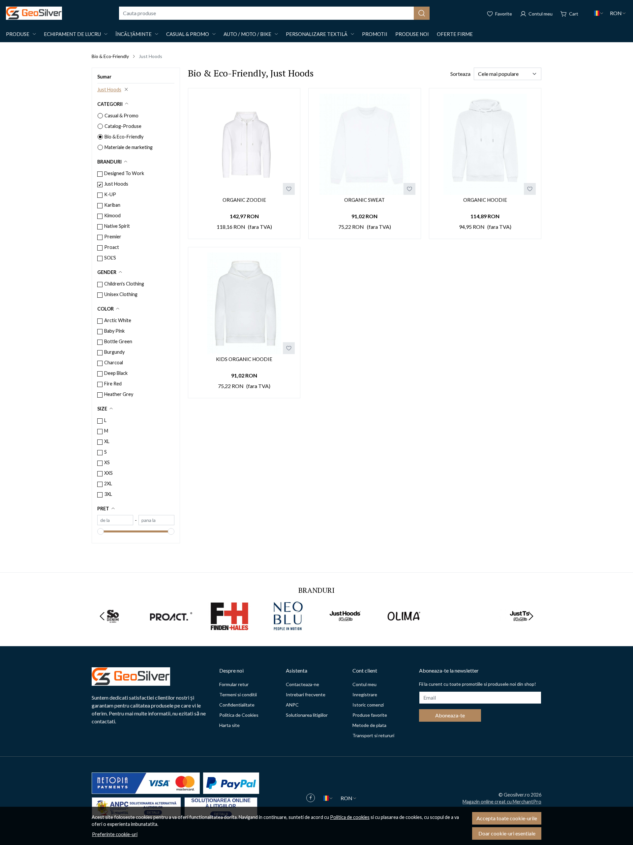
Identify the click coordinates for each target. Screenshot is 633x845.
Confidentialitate (237, 705)
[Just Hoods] (345, 628)
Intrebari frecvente (305, 694)
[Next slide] (531, 616)
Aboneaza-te (450, 715)
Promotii (374, 34)
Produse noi (412, 34)
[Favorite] (499, 13)
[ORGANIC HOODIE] (485, 144)
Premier (112, 236)
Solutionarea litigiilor (307, 715)
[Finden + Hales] (229, 628)
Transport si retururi (373, 735)
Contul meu (364, 684)
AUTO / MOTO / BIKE (247, 34)
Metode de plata (369, 725)
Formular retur (234, 684)
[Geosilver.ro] (34, 13)
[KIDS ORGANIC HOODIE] (244, 303)
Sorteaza (460, 74)
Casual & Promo (187, 34)
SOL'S (110, 257)
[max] (156, 520)
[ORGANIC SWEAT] (364, 144)
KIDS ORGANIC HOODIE (244, 359)
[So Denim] (113, 628)
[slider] (100, 531)
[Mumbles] (462, 628)
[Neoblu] (287, 628)
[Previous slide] (102, 616)
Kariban (112, 205)
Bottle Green (118, 341)
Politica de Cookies (238, 715)
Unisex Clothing (120, 294)
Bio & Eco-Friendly (110, 56)
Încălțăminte (133, 34)
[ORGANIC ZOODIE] (244, 144)
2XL (108, 483)
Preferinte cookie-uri (114, 834)
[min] (115, 520)
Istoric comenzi (368, 705)
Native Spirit (117, 226)
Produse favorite (369, 715)
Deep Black (116, 373)
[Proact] (171, 628)
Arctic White (117, 320)
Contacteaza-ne (302, 684)
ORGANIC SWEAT (364, 200)
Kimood (112, 215)
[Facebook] (312, 798)
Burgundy (114, 352)
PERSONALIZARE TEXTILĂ (316, 34)
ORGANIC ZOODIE (244, 200)
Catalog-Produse (123, 126)
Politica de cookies (350, 817)
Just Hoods (109, 89)
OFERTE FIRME (455, 34)
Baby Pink (114, 331)
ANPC (292, 705)
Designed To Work (124, 173)
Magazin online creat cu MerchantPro (502, 801)
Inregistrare (364, 694)
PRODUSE (17, 34)
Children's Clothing (124, 284)
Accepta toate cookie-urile (506, 818)
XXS (108, 473)
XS (107, 462)
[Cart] (569, 13)
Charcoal (113, 362)
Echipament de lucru (72, 34)
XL (106, 441)
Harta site (229, 725)
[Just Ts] (520, 628)
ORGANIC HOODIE (485, 200)
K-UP (110, 194)
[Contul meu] (536, 13)
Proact (111, 247)
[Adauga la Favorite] (289, 189)
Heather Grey (118, 394)
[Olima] (404, 628)
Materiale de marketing (129, 147)
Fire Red (113, 383)
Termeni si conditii (238, 694)
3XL (108, 494)
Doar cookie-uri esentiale (506, 833)
